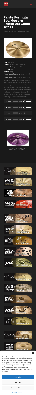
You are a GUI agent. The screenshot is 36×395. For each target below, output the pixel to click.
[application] (18, 101)
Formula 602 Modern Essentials (18, 31)
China (5, 31)
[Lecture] (6, 101)
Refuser (18, 382)
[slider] (28, 101)
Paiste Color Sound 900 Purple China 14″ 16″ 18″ (17, 149)
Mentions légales (17, 392)
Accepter (18, 377)
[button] (33, 353)
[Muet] (24, 101)
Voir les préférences (18, 388)
